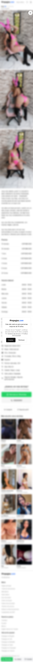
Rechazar (22, 340)
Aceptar (10, 340)
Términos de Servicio (14, 333)
